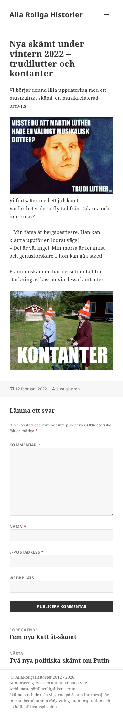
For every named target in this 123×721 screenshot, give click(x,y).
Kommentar (25, 445)
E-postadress (27, 552)
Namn (18, 526)
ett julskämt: (65, 200)
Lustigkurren (68, 389)
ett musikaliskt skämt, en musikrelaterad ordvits (58, 98)
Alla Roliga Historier (46, 14)
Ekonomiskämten (31, 271)
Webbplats (22, 577)
